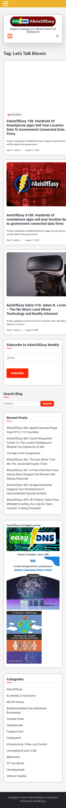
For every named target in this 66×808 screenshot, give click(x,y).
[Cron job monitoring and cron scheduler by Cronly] (33, 608)
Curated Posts (15, 719)
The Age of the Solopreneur (23, 453)
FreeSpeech (14, 738)
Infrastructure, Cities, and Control (27, 744)
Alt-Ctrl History (15, 702)
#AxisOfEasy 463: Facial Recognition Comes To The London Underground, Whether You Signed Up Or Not (29, 443)
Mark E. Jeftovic (14, 150)
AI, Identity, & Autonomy (21, 695)
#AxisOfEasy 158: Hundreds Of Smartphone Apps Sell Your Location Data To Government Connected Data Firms (36, 127)
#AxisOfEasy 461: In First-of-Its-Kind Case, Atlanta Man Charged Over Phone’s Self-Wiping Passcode (33, 474)
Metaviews (13, 757)
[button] (6, 4)
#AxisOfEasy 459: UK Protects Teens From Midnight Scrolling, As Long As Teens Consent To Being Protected (33, 504)
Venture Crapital (16, 776)
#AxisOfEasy (15, 114)
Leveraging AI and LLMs (22, 750)
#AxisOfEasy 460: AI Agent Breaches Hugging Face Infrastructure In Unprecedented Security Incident (29, 489)
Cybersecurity (15, 725)
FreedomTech (15, 731)
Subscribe (17, 373)
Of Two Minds (15, 763)
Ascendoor (51, 797)
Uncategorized (15, 769)
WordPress (39, 801)
